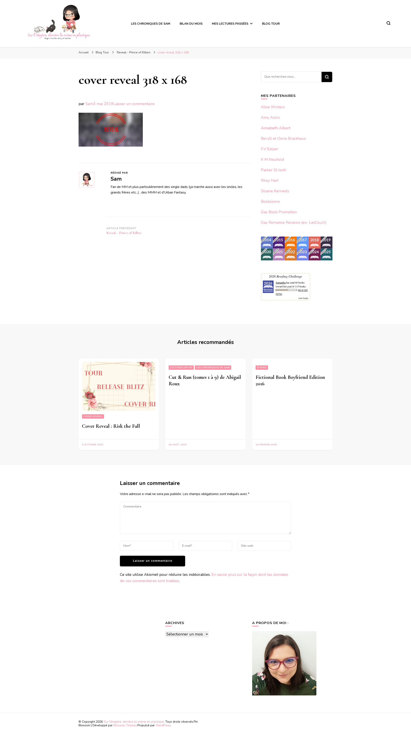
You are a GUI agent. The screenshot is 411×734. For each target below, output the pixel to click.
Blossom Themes (125, 725)
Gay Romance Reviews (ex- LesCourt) (293, 222)
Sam (89, 103)
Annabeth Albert (275, 128)
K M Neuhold (272, 159)
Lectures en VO (181, 367)
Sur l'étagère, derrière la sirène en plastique (134, 722)
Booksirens (270, 201)
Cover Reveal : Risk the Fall (111, 426)
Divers (262, 367)
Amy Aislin (270, 117)
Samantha (281, 282)
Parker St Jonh (273, 170)
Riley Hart (269, 180)
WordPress (163, 725)
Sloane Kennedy (275, 191)
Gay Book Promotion (279, 212)
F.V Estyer (269, 149)
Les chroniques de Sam (213, 367)
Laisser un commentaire (134, 103)
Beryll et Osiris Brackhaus (283, 138)
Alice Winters (273, 107)
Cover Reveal (93, 416)
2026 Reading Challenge (285, 276)
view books (303, 298)
